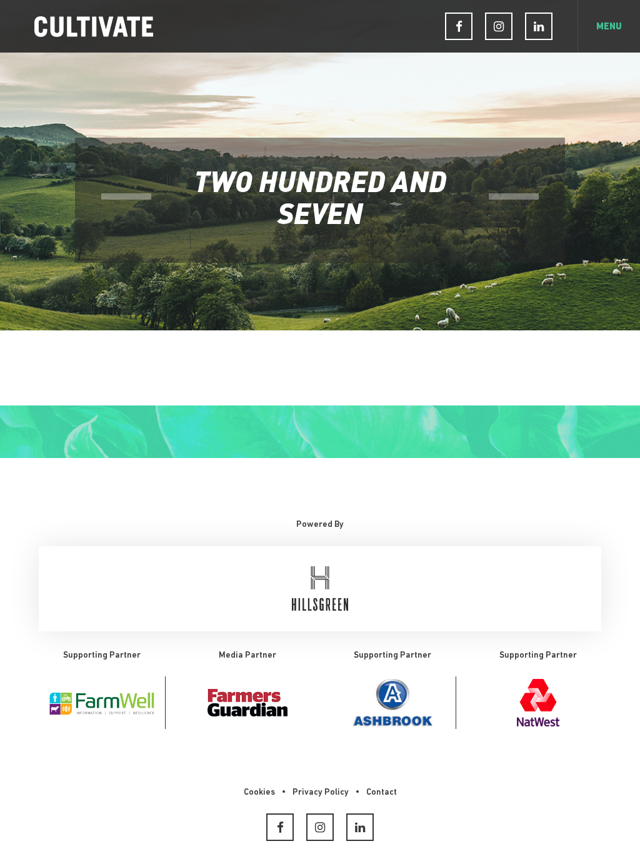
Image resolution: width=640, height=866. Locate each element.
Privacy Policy (320, 792)
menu (609, 27)
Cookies (259, 792)
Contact (381, 792)
